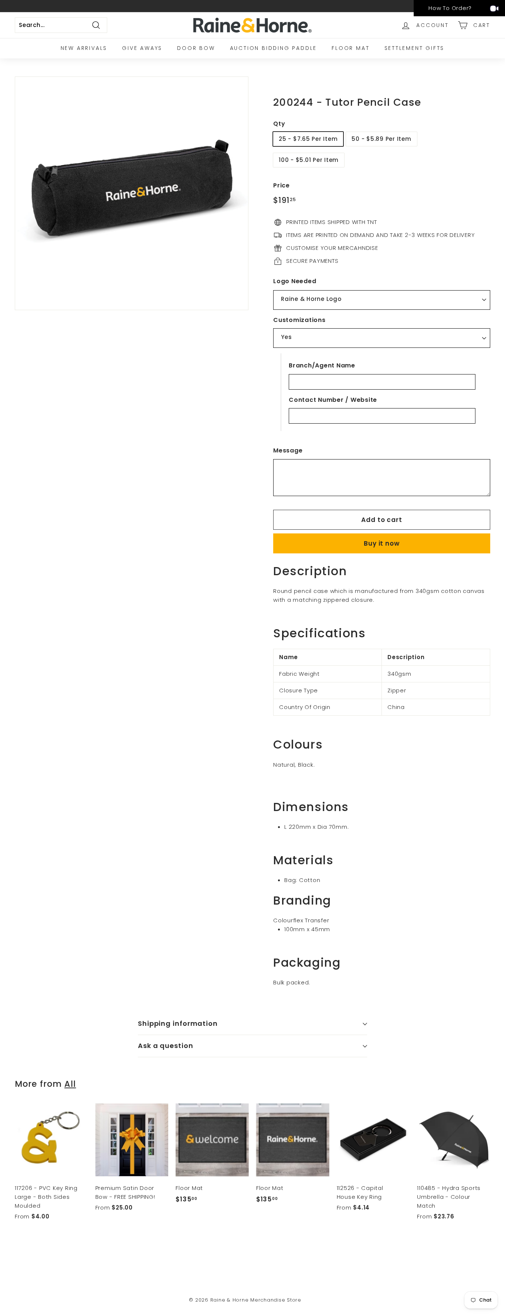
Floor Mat (350, 48)
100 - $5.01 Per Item (309, 160)
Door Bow (196, 48)
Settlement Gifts (414, 48)
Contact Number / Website (333, 400)
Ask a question (165, 1045)
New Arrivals (84, 48)
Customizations (299, 320)
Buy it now (382, 543)
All (70, 1084)
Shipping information (178, 1023)
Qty (279, 123)
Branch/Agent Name (322, 365)
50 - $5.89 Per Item (381, 139)
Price (281, 186)
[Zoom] (131, 193)
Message (287, 450)
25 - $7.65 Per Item (308, 139)
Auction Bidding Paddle (273, 48)
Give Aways (142, 48)
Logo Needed (294, 281)
